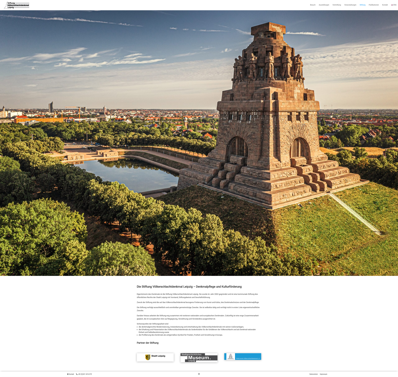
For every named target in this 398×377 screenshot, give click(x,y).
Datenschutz (313, 374)
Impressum (323, 374)
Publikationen (374, 5)
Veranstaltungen (350, 5)
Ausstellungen (324, 5)
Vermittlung (336, 5)
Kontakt (385, 5)
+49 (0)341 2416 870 (85, 374)
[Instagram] (199, 374)
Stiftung (362, 5)
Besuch (312, 5)
